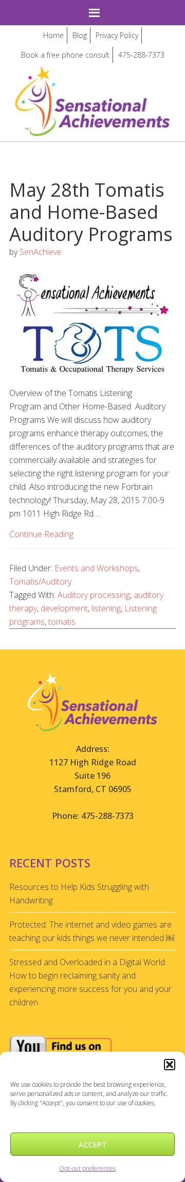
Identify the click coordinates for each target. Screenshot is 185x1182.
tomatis (62, 621)
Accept (93, 1144)
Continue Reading (41, 534)
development (64, 608)
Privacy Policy (117, 35)
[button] (169, 1064)
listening (106, 608)
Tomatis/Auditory (40, 581)
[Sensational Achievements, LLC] (92, 74)
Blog (79, 35)
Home (53, 35)
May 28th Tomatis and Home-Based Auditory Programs (91, 212)
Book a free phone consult (65, 55)
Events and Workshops (96, 568)
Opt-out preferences (87, 1168)
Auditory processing (94, 595)
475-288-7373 (141, 55)
